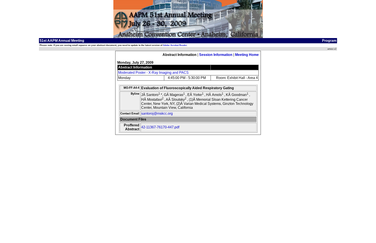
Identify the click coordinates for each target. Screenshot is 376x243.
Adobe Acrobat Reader (175, 45)
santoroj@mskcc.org (157, 113)
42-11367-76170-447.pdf (160, 127)
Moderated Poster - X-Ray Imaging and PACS (153, 72)
